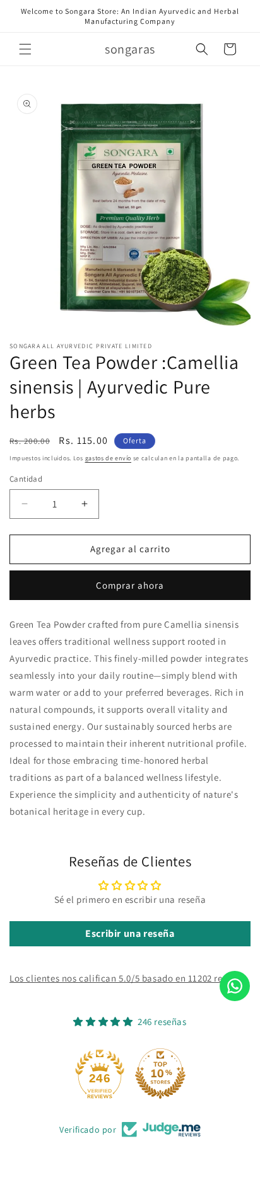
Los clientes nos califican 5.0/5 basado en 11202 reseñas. (129, 978)
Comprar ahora (130, 585)
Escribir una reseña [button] (129, 933)
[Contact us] (235, 986)
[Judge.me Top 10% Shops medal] (160, 1073)
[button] (25, 49)
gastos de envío (108, 458)
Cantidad (25, 478)
